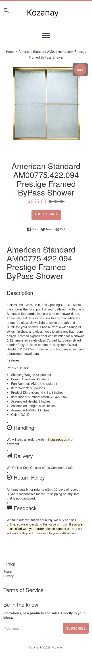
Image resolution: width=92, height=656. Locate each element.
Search (8, 571)
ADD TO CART (46, 214)
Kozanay (57, 647)
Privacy (8, 576)
